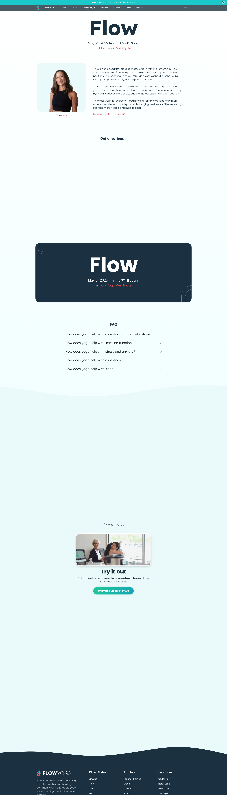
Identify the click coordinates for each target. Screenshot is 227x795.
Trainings (104, 8)
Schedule (128, 788)
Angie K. (63, 115)
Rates (128, 8)
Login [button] (185, 8)
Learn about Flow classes (108, 114)
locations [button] (49, 8)
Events (74, 8)
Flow (91, 783)
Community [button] (88, 8)
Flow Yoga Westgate (113, 48)
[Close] (223, 2)
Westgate (163, 788)
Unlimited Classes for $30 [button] (113, 590)
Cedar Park (164, 778)
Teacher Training (132, 778)
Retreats (117, 8)
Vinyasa (93, 778)
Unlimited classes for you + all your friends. (113, 2)
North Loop (164, 783)
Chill (91, 788)
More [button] (138, 8)
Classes (63, 8)
